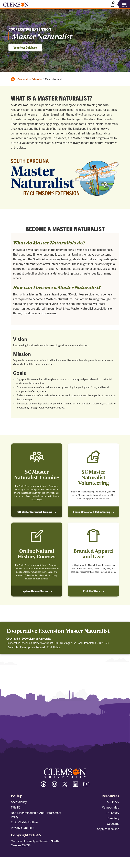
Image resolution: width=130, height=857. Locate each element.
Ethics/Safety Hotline (24, 822)
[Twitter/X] (65, 786)
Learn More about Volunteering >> (93, 512)
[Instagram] (54, 786)
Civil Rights (53, 647)
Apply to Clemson (108, 829)
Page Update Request (32, 647)
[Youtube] (86, 786)
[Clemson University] (16, 5)
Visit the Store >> (93, 591)
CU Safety (112, 813)
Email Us (13, 647)
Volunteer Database (25, 47)
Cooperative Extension (29, 79)
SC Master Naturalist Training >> (36, 512)
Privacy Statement (22, 827)
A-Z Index (113, 802)
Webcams (113, 823)
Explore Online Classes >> (36, 591)
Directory (113, 818)
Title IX (15, 807)
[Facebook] (43, 786)
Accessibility (19, 802)
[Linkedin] (75, 786)
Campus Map (110, 807)
